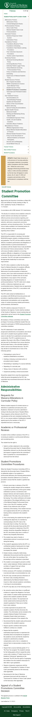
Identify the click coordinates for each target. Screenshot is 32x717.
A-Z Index (7, 711)
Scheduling (10, 74)
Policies (9, 187)
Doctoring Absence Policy (14, 64)
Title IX (27, 711)
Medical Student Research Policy (16, 134)
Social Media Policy (17, 143)
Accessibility (17, 707)
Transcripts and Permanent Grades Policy (16, 92)
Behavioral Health (12, 112)
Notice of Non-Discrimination (15, 103)
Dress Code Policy (12, 28)
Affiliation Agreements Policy (15, 128)
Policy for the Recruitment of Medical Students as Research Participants (16, 137)
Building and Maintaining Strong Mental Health (16, 115)
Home (5, 13)
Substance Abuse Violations (15, 124)
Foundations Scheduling (13, 46)
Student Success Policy (13, 88)
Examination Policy (12, 40)
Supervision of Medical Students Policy (16, 77)
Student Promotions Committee (16, 90)
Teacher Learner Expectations (15, 56)
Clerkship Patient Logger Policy (16, 66)
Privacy (21, 711)
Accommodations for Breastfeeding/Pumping (14, 99)
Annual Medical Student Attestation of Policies (17, 131)
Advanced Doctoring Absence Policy (15, 61)
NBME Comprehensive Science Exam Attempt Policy (15, 85)
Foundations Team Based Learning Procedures (16, 49)
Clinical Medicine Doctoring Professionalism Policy (14, 69)
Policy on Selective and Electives (16, 72)
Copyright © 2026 (7, 707)
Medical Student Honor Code (15, 30)
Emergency (14, 711)
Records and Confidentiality (14, 141)
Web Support (16, 715)
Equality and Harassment (14, 101)
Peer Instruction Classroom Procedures (14, 53)
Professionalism (11, 32)
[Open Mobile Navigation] (30, 4)
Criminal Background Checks (15, 24)
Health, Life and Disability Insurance (14, 121)
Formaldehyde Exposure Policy (15, 118)
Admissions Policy (12, 22)
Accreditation (26, 707)
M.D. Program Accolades (14, 82)
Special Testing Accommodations (16, 108)
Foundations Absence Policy (15, 44)
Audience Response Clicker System (14, 37)
